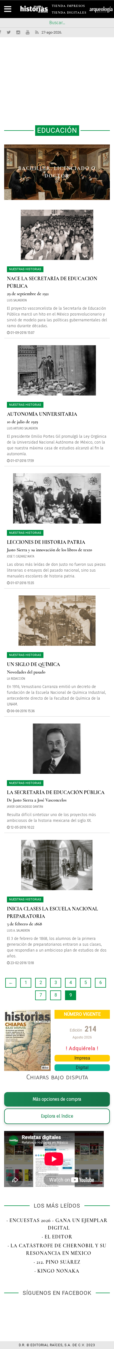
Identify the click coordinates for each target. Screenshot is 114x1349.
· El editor (57, 1237)
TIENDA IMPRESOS (68, 7)
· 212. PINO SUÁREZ (57, 1262)
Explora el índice (57, 1116)
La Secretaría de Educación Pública (56, 792)
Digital (82, 1067)
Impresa (82, 1058)
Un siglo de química (33, 664)
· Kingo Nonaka (57, 1271)
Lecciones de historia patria (46, 542)
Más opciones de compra (57, 1099)
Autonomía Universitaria (42, 414)
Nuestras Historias (25, 269)
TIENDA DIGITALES (69, 13)
